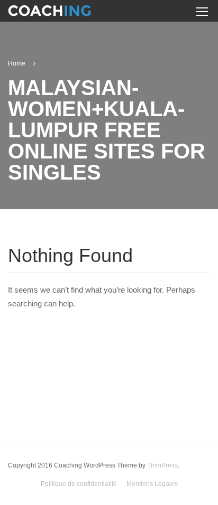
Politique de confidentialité (79, 484)
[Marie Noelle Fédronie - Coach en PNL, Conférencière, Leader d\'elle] (49, 12)
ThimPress (162, 465)
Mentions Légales (152, 484)
